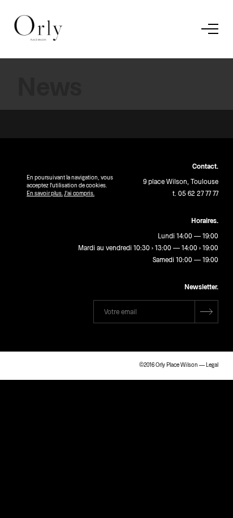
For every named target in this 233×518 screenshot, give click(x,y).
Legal (212, 364)
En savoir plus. (45, 193)
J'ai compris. (79, 193)
